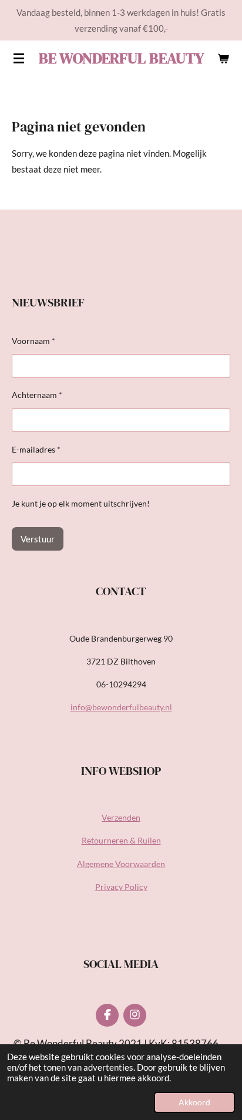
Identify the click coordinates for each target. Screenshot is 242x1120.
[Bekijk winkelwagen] (223, 58)
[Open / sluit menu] (19, 58)
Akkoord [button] (194, 1102)
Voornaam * (33, 341)
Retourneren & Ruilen (121, 840)
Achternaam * (37, 395)
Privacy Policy (121, 887)
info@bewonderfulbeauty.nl (121, 707)
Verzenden (121, 817)
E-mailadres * (36, 449)
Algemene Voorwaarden (121, 864)
